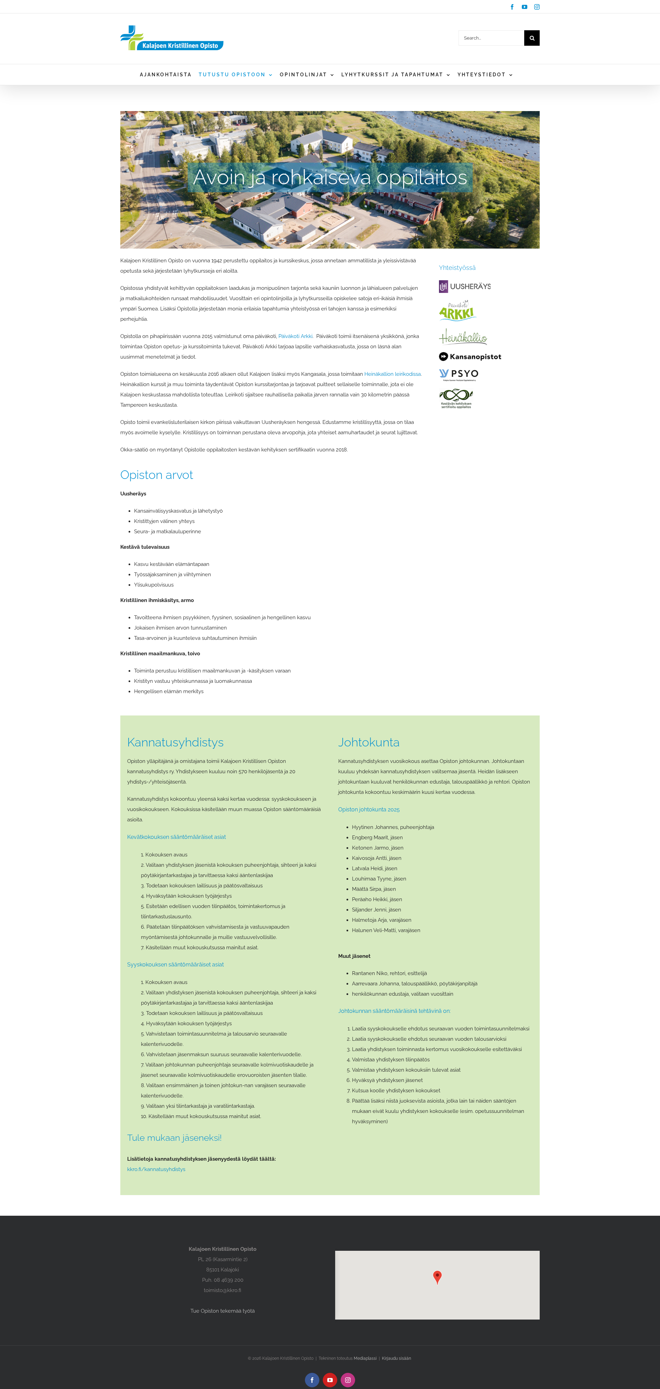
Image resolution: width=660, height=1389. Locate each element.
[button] (437, 1277)
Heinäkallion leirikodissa (392, 374)
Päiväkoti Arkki (295, 336)
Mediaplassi (365, 1358)
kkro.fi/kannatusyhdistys (156, 1169)
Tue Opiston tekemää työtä (222, 1311)
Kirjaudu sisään (396, 1358)
